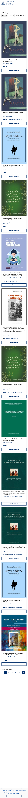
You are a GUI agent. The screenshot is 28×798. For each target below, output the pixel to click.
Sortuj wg (11, 15)
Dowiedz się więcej (15, 793)
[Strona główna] (9, 3)
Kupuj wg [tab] (4, 15)
